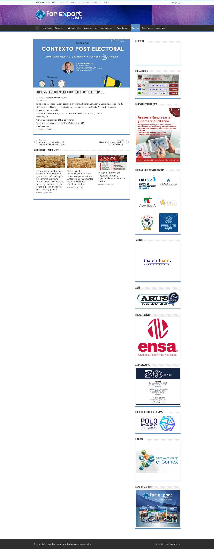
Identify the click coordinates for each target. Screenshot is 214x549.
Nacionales (47, 28)
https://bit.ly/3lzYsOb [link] (93, 113)
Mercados (88, 28)
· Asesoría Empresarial (80, 3)
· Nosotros (64, 3)
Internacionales (74, 28)
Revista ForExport (173, 544)
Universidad (161, 28)
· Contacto (96, 3)
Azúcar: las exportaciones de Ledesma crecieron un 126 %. (52, 142)
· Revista (107, 3)
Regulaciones (147, 28)
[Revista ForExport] (59, 14)
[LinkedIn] (176, 3)
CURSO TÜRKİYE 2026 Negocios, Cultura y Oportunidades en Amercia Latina (111, 177)
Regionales (59, 28)
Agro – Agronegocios (104, 28)
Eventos (135, 28)
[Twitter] (173, 3)
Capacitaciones (123, 28)
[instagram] (179, 3)
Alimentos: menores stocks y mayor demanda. (111, 142)
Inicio (37, 28)
